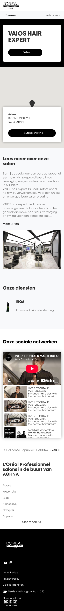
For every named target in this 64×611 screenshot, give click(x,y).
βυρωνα (8, 516)
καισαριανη (10, 504)
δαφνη (7, 485)
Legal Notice (10, 573)
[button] (53, 15)
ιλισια (6, 497)
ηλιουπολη (9, 491)
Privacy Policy (11, 579)
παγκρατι (8, 510)
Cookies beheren (13, 584)
